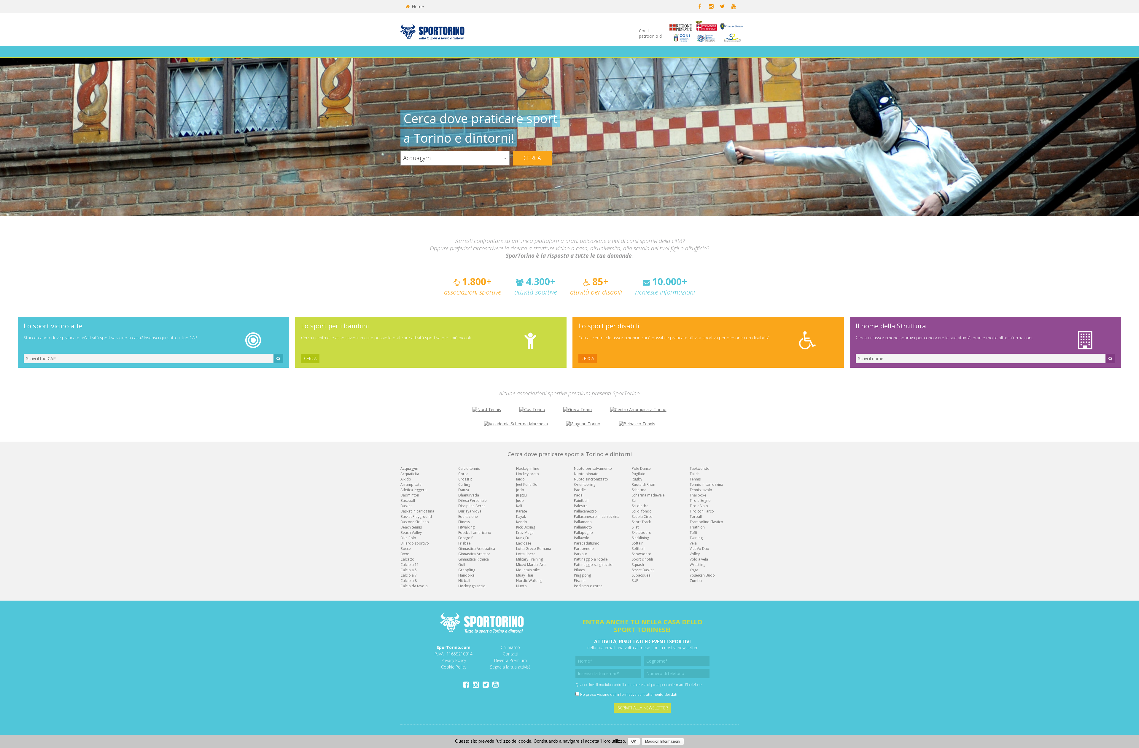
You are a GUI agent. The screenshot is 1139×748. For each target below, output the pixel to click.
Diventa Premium (510, 660)
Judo (520, 500)
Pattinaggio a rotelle (591, 559)
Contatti (510, 654)
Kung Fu (522, 537)
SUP (635, 580)
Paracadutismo (586, 543)
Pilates (579, 569)
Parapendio (584, 548)
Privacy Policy (453, 660)
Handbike (466, 575)
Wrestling (697, 564)
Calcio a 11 (409, 564)
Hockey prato (527, 473)
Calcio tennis (469, 468)
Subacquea (641, 575)
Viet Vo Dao (699, 548)
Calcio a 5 (408, 569)
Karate (521, 511)
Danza (463, 489)
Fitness (464, 521)
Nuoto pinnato (586, 473)
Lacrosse (523, 543)
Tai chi (695, 473)
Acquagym (409, 468)
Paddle (580, 489)
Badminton (409, 495)
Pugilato (638, 473)
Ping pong (582, 575)
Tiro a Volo (699, 505)
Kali (519, 505)
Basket (406, 505)
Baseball (407, 500)
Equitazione (468, 516)
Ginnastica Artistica (474, 553)
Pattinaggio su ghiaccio (593, 564)
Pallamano (583, 521)
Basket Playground (416, 516)
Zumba (696, 580)
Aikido (405, 479)
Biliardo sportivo (414, 543)
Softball (638, 548)
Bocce (405, 548)
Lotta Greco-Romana (533, 548)
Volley (695, 553)
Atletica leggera (413, 489)
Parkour (580, 553)
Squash (638, 564)
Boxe (404, 553)
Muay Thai (524, 575)
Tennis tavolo (701, 489)
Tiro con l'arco (702, 511)
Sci (634, 500)
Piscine (580, 580)
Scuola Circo (642, 516)
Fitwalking (466, 527)
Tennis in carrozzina (706, 484)
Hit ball (464, 580)
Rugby (637, 479)
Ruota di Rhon (643, 484)
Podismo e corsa (588, 585)
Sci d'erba (640, 505)
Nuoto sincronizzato (591, 479)
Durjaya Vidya (469, 511)
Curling (464, 484)
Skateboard (641, 532)
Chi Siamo (510, 647)
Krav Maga (525, 532)
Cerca (532, 158)
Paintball (581, 500)
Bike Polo (408, 537)
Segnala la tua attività (510, 667)
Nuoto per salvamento (593, 468)
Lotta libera (525, 553)
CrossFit (465, 479)
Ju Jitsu (521, 495)
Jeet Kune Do (526, 484)
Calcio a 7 (408, 575)
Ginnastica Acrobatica (476, 548)
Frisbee (464, 543)
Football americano (474, 532)
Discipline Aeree (472, 505)
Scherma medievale (648, 495)
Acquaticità (409, 473)
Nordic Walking (529, 580)
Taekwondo (700, 468)
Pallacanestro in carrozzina (596, 516)
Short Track (641, 521)
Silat (635, 527)
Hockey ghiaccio (472, 585)
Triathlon (697, 527)
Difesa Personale (472, 500)
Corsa (463, 473)
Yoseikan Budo (702, 575)
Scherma (639, 489)
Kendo (521, 521)
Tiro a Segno (700, 500)
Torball (696, 516)
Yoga (694, 569)
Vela (693, 543)
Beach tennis (411, 527)
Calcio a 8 (408, 580)
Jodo (520, 489)
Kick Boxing (525, 527)
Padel (578, 495)
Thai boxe (698, 495)
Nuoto (521, 585)
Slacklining (640, 537)
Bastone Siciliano (414, 521)
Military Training (529, 559)
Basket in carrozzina (417, 511)
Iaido (520, 479)
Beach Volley (411, 532)
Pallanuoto (583, 527)
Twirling (696, 537)
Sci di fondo (642, 511)
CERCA (310, 358)
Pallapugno (583, 532)
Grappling (466, 569)
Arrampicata (410, 484)
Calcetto (407, 559)
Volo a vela (699, 559)
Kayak (521, 516)
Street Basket (643, 569)
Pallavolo (581, 537)
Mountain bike (528, 569)
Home (417, 6)
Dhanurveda (468, 495)
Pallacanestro (585, 511)
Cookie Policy (453, 667)
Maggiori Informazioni (662, 741)
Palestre (581, 505)
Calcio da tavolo (414, 585)
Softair (637, 543)
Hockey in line (527, 468)
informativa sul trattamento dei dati (647, 694)
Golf (461, 564)
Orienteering (584, 484)
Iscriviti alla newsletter (642, 708)
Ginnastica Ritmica (473, 559)
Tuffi (693, 532)
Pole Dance (641, 468)
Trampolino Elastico (706, 521)
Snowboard (641, 553)
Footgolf (465, 537)
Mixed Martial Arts (531, 564)
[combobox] (455, 158)
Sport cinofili (642, 559)
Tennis (695, 479)
